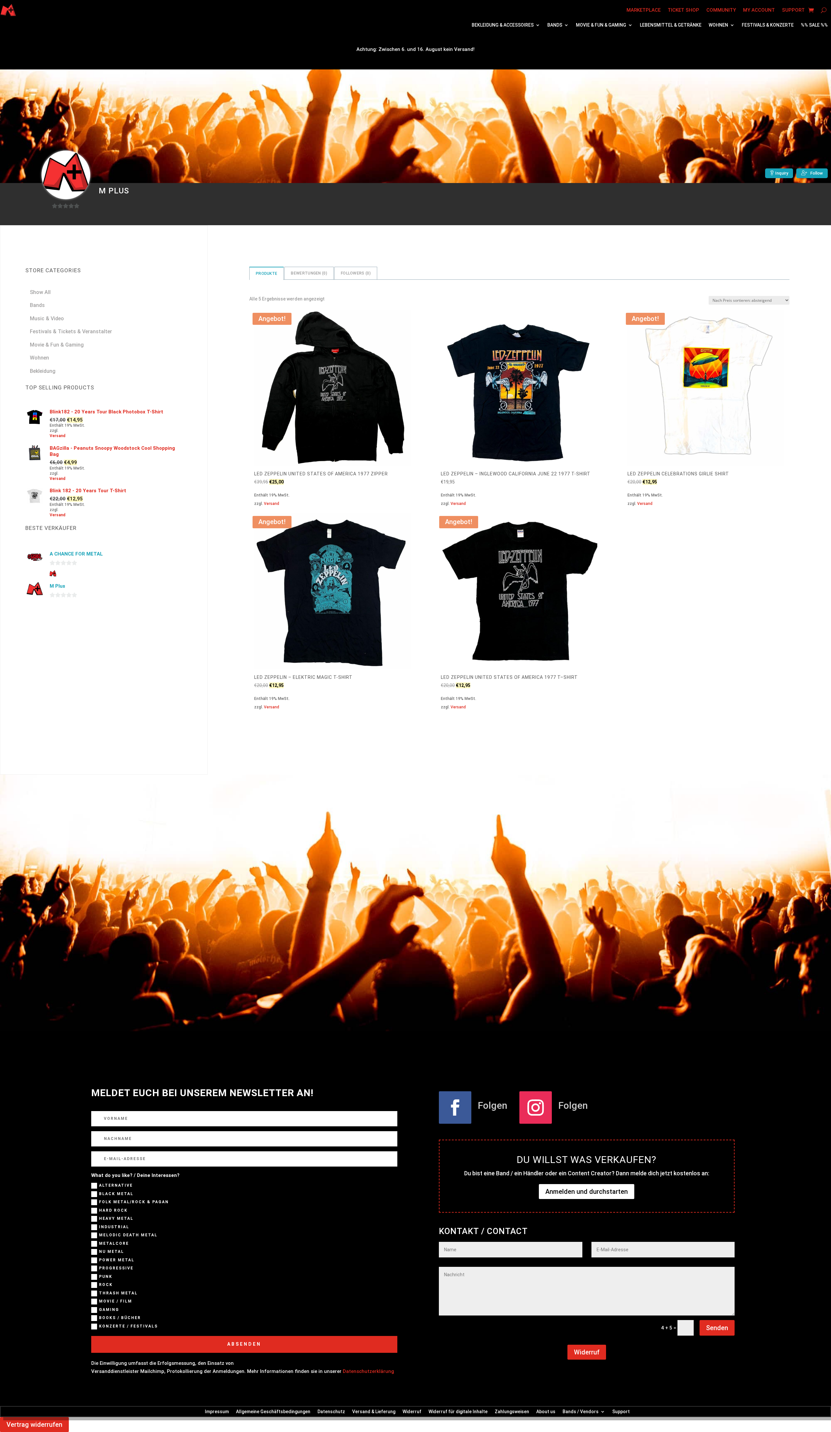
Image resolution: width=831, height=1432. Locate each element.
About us (545, 1411)
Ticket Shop (683, 10)
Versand (271, 503)
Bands (554, 25)
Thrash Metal (118, 1293)
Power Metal (116, 1260)
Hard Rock (113, 1210)
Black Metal (116, 1194)
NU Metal (111, 1252)
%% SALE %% (814, 25)
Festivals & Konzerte (768, 25)
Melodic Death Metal (128, 1235)
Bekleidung (43, 371)
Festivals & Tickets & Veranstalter (71, 331)
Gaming (109, 1309)
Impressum (217, 1411)
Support (793, 10)
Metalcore (114, 1243)
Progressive (116, 1268)
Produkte (266, 273)
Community (721, 10)
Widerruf (587, 1352)
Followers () (356, 273)
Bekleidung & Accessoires (503, 25)
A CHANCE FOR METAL (76, 554)
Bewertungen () (309, 273)
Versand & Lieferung (373, 1411)
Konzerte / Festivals (128, 1326)
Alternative (116, 1185)
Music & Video (47, 318)
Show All (40, 292)
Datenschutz (331, 1411)
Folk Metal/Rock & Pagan (134, 1202)
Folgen (492, 1105)
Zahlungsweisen (512, 1411)
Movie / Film (115, 1301)
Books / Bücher (120, 1318)
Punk (105, 1276)
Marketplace (643, 10)
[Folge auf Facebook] (455, 1107)
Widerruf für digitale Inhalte (458, 1411)
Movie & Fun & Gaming (601, 25)
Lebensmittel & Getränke (670, 25)
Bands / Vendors (581, 1411)
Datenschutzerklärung (368, 1371)
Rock (106, 1285)
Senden (717, 1328)
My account (759, 10)
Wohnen (718, 25)
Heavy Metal (116, 1219)
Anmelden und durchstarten (586, 1191)
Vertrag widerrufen (34, 1424)
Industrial (114, 1227)
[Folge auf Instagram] (535, 1107)
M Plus (57, 586)
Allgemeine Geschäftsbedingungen (273, 1411)
